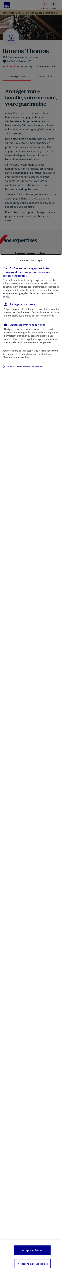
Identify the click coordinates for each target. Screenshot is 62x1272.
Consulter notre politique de (24, 366)
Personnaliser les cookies (34, 1263)
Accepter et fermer (32, 1250)
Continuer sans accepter (31, 260)
